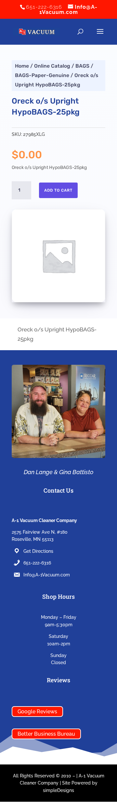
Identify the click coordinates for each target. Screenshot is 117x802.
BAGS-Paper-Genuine (42, 75)
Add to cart (58, 190)
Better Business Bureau (46, 734)
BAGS (82, 66)
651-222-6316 (37, 562)
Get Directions (38, 551)
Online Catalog (52, 66)
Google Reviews (37, 711)
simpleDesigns (58, 790)
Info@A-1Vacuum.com (46, 574)
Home (22, 66)
